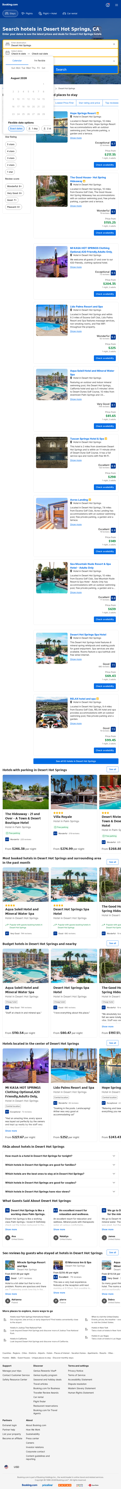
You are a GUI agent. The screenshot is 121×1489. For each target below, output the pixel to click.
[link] (16, 144)
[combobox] (61, 45)
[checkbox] (43, 84)
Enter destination (18, 43)
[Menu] (116, 5)
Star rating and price (89, 102)
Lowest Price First (64, 102)
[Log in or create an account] (108, 5)
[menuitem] (10, 13)
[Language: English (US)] (6, 1467)
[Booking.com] (10, 4)
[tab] (17, 61)
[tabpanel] (28, 99)
